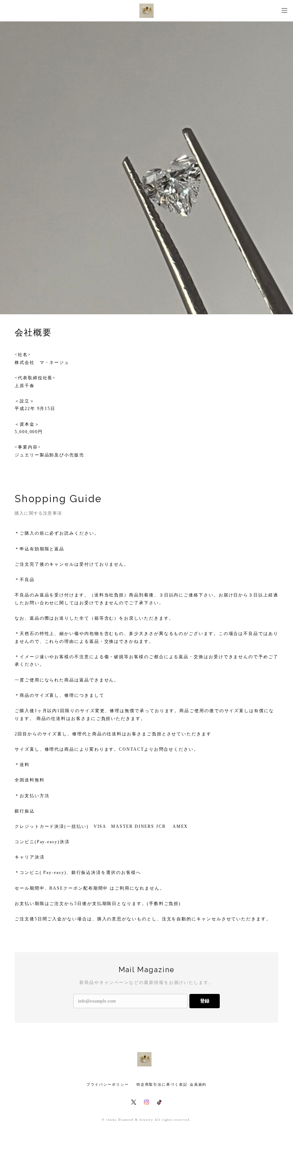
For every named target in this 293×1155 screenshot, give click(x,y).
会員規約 (198, 1084)
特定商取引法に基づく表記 (162, 1084)
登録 (204, 1001)
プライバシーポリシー (107, 1084)
